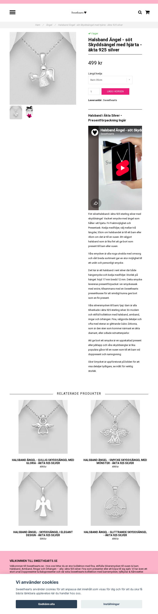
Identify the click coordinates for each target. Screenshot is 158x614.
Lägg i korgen (115, 91)
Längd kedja (95, 73)
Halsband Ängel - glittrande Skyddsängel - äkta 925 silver (115, 534)
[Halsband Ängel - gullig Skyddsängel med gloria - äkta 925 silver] (43, 427)
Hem (39, 25)
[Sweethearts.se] (79, 12)
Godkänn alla (46, 604)
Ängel (50, 25)
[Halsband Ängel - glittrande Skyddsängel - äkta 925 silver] (115, 499)
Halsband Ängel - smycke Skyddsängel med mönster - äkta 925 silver (115, 461)
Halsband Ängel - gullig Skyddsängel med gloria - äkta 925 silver (43, 461)
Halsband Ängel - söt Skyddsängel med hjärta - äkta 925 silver (90, 25)
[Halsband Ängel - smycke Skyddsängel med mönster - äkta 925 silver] (115, 427)
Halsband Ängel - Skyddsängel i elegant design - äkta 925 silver (43, 534)
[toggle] (14, 12)
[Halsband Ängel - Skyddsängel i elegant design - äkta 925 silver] (43, 499)
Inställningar (111, 604)
